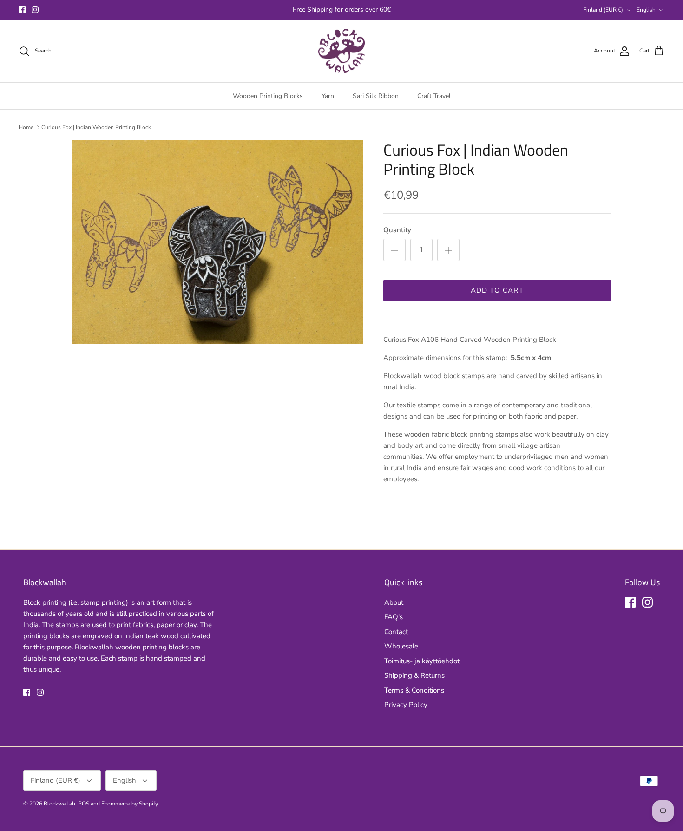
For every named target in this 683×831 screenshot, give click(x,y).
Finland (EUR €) (603, 9)
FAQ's (393, 617)
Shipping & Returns (414, 675)
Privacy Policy (405, 704)
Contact (396, 631)
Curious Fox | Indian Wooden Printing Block (96, 127)
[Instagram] (35, 9)
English (646, 9)
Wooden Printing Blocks (268, 96)
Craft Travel (434, 96)
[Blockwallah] (341, 51)
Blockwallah (59, 803)
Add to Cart (497, 290)
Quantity (397, 230)
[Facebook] (22, 9)
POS (83, 803)
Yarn (328, 96)
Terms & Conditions (414, 690)
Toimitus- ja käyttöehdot (422, 661)
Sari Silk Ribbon (376, 96)
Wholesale (401, 646)
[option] (217, 242)
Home (26, 127)
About (393, 602)
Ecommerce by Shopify (129, 803)
